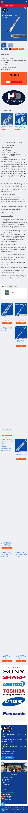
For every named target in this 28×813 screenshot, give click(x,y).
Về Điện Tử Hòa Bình (6, 777)
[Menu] (2, 2)
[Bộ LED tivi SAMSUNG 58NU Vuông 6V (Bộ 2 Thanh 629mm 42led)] (21, 332)
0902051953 (9, 750)
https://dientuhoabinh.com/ (16, 809)
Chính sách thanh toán (6, 796)
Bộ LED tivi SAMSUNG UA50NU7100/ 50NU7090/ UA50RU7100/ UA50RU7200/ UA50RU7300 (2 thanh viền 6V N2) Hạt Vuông (7, 543)
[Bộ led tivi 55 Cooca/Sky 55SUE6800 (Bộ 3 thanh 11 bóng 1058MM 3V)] (21, 309)
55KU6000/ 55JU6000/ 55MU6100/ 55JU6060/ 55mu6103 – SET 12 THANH (20, 127)
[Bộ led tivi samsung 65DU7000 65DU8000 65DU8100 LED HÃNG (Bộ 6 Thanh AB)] (7, 309)
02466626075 (12, 753)
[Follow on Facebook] (2, 49)
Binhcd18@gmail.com (10, 751)
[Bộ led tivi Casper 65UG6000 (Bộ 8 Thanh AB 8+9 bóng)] (21, 603)
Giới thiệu (12, 807)
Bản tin (3, 782)
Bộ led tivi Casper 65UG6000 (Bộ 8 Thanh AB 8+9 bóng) (21, 656)
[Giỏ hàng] (26, 1)
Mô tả (2, 136)
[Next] (24, 24)
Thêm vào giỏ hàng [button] (7, 322)
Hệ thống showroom (6, 779)
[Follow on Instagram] (5, 49)
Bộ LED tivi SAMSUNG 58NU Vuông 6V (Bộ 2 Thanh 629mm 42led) (21, 341)
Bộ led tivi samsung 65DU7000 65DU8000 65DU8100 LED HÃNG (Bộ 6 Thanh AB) (7, 317)
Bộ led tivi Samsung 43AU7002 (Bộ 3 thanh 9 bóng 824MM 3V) (7, 656)
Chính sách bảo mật (5, 794)
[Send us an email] (10, 49)
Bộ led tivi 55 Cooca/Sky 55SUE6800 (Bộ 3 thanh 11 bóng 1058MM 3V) (21, 317)
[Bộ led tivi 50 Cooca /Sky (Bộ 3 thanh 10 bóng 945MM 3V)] (7, 377)
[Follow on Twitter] (7, 49)
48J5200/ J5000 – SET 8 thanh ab (6, 127)
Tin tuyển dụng (5, 781)
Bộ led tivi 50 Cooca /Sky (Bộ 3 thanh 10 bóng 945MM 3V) (7, 430)
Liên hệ (22, 807)
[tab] (14, 136)
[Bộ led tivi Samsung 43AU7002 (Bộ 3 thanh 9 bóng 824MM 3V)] (7, 603)
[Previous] (3, 24)
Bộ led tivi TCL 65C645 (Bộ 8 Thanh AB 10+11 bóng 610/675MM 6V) (21, 453)
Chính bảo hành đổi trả (6, 798)
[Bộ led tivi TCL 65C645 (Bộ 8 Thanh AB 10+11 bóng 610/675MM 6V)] (21, 445)
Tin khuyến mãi (5, 784)
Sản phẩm (17, 807)
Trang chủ (6, 807)
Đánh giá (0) (4, 138)
